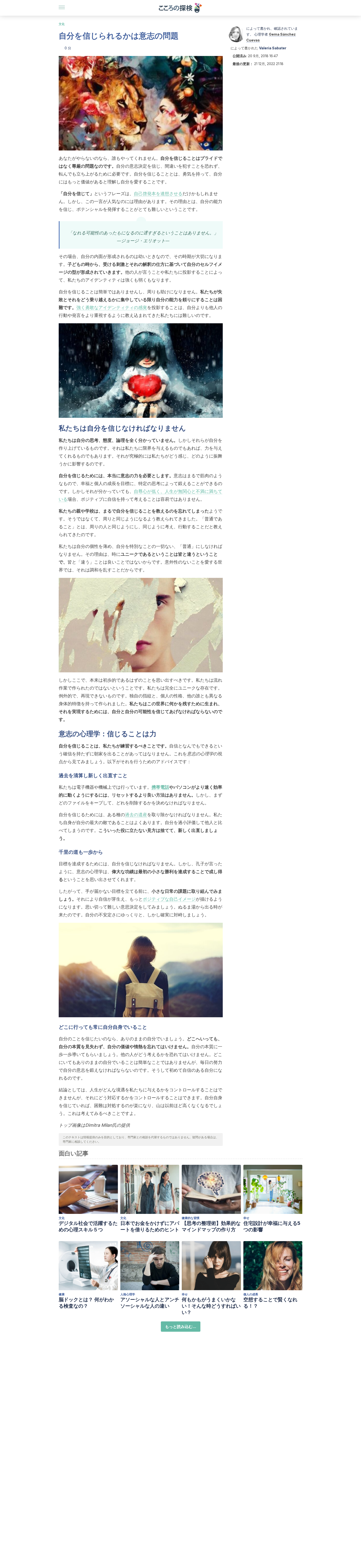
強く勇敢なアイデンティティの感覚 (111, 307)
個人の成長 (250, 1294)
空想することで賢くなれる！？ (270, 1303)
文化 (62, 24)
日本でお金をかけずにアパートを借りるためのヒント (149, 1226)
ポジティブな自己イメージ (169, 899)
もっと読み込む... (180, 1326)
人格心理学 (127, 1294)
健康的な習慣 (190, 1218)
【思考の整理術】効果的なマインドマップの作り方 (211, 1226)
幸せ (246, 1218)
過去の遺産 (136, 814)
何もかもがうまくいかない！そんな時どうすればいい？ (211, 1306)
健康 (62, 1294)
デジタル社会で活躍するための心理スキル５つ (88, 1226)
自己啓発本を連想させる (158, 193)
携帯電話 (160, 787)
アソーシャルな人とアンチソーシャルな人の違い (149, 1303)
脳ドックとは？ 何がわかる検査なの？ (86, 1303)
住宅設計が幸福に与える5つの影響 (271, 1226)
